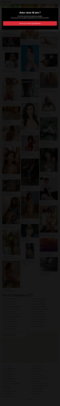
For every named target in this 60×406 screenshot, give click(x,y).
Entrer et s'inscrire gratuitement (30, 23)
